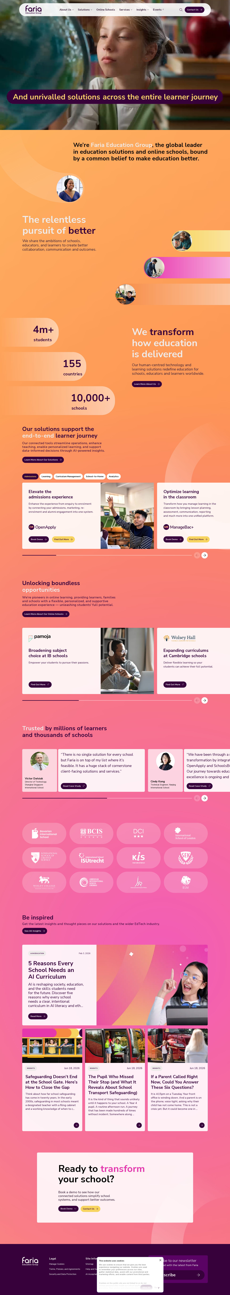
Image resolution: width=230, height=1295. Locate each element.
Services (124, 9)
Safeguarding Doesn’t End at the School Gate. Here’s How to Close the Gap (51, 1082)
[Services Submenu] (132, 9)
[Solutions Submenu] (92, 9)
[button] (204, 555)
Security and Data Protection (62, 1274)
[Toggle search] (181, 9)
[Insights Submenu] (148, 9)
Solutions (84, 9)
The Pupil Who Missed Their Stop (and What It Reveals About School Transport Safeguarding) (112, 1084)
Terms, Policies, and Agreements (64, 1269)
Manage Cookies (56, 1264)
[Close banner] (160, 1261)
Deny (157, 1287)
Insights (141, 9)
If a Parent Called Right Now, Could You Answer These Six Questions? (175, 1082)
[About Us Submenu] (73, 9)
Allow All (146, 1287)
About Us (65, 9)
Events (157, 9)
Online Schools (105, 9)
